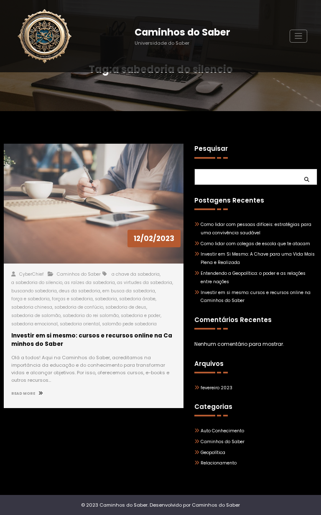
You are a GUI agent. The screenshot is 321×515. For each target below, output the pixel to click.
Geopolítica (213, 452)
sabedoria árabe (137, 299)
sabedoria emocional (34, 324)
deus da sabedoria (79, 291)
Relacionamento (219, 463)
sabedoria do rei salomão (91, 315)
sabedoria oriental (80, 324)
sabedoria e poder (140, 315)
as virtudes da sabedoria (144, 282)
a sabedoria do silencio (36, 282)
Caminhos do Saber (182, 32)
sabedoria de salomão (36, 315)
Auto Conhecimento (222, 431)
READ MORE (23, 393)
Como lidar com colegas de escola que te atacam (255, 244)
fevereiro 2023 (216, 388)
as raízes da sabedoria (89, 282)
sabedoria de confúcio (78, 307)
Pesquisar (211, 148)
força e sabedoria (30, 299)
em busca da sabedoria (128, 291)
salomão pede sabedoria (129, 324)
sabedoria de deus (125, 307)
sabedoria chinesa (31, 307)
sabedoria (106, 299)
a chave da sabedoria (136, 274)
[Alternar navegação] (299, 36)
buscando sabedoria (34, 291)
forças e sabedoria (72, 299)
